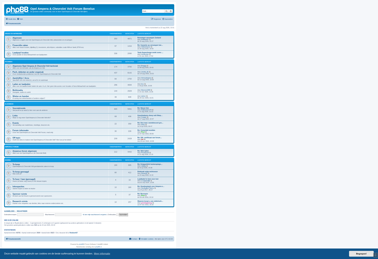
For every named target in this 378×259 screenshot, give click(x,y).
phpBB (81, 244)
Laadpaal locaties (20, 53)
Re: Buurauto (142, 194)
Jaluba (143, 166)
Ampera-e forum (11, 147)
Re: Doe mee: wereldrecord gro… (150, 123)
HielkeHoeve (145, 47)
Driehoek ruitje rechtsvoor (147, 171)
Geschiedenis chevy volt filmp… (150, 115)
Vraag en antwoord (13, 33)
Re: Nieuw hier (143, 108)
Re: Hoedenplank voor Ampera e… (150, 186)
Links (15, 116)
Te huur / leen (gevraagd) (24, 179)
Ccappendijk (145, 181)
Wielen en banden (21, 96)
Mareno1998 (145, 90)
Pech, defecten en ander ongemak (28, 72)
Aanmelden (9, 211)
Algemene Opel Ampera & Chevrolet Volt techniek (35, 66)
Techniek (8, 61)
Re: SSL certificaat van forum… (149, 137)
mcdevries (145, 54)
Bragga (143, 66)
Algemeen (17, 38)
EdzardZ (144, 173)
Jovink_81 (145, 72)
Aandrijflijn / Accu (21, 78)
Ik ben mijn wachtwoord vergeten (94, 214)
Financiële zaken (20, 45)
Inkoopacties (18, 186)
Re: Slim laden (143, 151)
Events (16, 123)
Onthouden (112, 214)
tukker (143, 96)
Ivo (142, 139)
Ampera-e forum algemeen (25, 151)
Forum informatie (20, 130)
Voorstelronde (19, 108)
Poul (143, 132)
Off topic (16, 138)
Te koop (16, 164)
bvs (142, 84)
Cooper (143, 117)
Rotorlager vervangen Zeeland (149, 38)
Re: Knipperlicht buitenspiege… (149, 164)
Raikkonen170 (146, 110)
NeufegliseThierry (147, 188)
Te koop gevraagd (21, 172)
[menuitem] (20, 19)
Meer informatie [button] (102, 253)
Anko (143, 124)
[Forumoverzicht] (17, 9)
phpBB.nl (98, 247)
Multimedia (18, 90)
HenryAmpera (146, 78)
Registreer (22, 211)
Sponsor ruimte (20, 194)
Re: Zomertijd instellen (146, 130)
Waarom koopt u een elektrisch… (150, 201)
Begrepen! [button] (361, 253)
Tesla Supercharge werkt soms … (150, 52)
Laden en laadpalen (21, 84)
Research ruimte (20, 201)
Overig (8, 160)
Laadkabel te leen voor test (147, 179)
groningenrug (146, 203)
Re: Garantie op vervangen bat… (150, 45)
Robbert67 (145, 39)
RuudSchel (145, 153)
